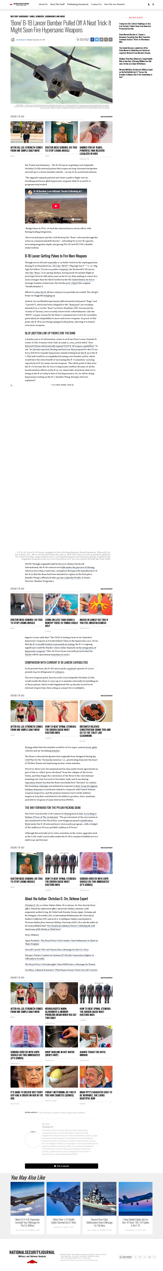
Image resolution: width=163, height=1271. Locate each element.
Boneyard (74, 304)
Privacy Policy (86, 1258)
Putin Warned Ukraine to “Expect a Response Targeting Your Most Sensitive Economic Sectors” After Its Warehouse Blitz (134, 38)
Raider (28, 654)
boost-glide (91, 747)
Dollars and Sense (100, 1254)
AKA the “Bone (32, 272)
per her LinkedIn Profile (69, 577)
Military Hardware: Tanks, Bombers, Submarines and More (77, 1254)
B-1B (39, 1113)
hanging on (49, 295)
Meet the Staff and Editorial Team (71, 1258)
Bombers (56, 1113)
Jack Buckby (57, 1227)
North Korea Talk (66, 1256)
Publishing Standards (77, 4)
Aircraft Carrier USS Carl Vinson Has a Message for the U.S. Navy (57, 949)
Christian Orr (22, 40)
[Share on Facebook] (92, 39)
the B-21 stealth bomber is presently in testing (51, 644)
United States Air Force (83, 279)
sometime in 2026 (59, 654)
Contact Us (96, 4)
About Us (43, 4)
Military (82, 1113)
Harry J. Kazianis (20, 1230)
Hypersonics (73, 1113)
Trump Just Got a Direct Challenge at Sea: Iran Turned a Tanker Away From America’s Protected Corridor (135, 26)
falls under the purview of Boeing (77, 567)
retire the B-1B (42, 292)
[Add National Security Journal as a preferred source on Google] (83, 39)
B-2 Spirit (73, 283)
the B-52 (85, 353)
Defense (63, 1113)
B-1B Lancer (47, 1113)
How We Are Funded (114, 4)
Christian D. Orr (32, 905)
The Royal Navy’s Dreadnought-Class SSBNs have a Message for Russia (60, 964)
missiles (55, 750)
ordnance (59, 672)
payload (72, 668)
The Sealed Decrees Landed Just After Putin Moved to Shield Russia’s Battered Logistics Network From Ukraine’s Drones (134, 50)
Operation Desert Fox (35, 782)
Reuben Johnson (130, 1230)
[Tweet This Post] (97, 39)
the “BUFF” (62, 266)
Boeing (28, 747)
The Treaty (75, 1256)
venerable (52, 262)
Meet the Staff (57, 4)
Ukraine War (83, 1256)
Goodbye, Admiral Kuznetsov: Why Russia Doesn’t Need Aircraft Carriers (61, 970)
